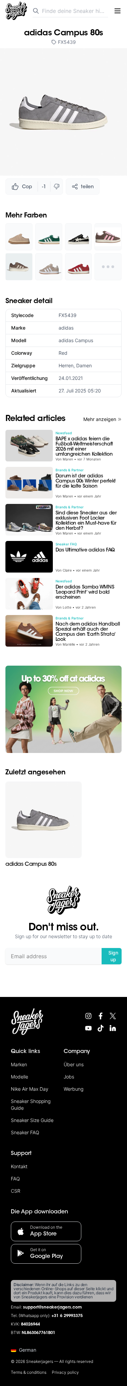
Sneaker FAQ (25, 1132)
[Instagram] (88, 1016)
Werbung (73, 1089)
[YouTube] (88, 1028)
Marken (19, 1064)
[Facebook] (100, 1016)
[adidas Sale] (63, 709)
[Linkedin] (112, 1028)
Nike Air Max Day (29, 1089)
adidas (66, 328)
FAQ (15, 1178)
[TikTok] (100, 1028)
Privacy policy (65, 1372)
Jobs (69, 1077)
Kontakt (19, 1166)
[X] (112, 1016)
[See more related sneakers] (108, 266)
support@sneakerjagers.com (52, 1307)
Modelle (19, 1077)
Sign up (113, 956)
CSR (15, 1191)
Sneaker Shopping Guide (30, 1104)
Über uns (74, 1064)
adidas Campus (76, 340)
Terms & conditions (28, 1372)
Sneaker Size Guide (32, 1120)
